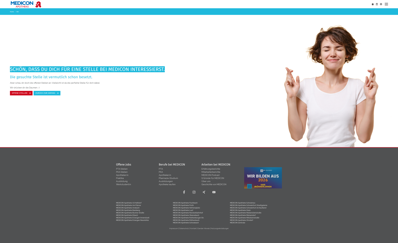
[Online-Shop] (372, 4)
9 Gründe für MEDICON (212, 178)
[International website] (381, 4)
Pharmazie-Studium (168, 178)
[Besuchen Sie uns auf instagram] (194, 192)
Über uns (206, 181)
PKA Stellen (121, 172)
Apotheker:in (122, 175)
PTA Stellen (122, 169)
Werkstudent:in (123, 184)
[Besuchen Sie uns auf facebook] (184, 192)
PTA (161, 169)
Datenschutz (184, 228)
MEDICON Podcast (210, 175)
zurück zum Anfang (45, 93)
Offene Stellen (19, 93)
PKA (161, 172)
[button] (386, 4)
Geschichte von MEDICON (213, 184)
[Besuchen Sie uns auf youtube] (213, 192)
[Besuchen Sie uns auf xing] (203, 192)
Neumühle (132, 220)
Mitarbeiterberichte (210, 172)
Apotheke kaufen (167, 184)
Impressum (173, 228)
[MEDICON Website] (377, 4)
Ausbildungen (166, 181)
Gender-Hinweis (204, 228)
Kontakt (193, 228)
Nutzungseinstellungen (220, 228)
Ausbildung (122, 181)
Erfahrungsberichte (210, 169)
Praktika (120, 178)
